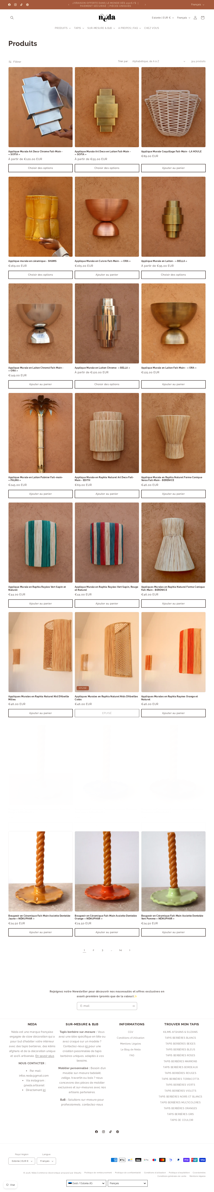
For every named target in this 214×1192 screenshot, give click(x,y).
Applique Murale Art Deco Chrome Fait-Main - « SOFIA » (35, 153)
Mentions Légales (130, 1043)
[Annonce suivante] (145, 5)
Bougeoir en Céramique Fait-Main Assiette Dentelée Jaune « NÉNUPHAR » (39, 917)
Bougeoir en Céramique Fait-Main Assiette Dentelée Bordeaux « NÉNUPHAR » (172, 811)
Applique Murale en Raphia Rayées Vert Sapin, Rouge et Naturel (106, 588)
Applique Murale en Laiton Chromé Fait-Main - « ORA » (36, 369)
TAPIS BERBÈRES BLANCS (180, 1038)
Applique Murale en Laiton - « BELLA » (164, 261)
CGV (130, 1032)
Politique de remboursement (98, 1173)
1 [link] (84, 949)
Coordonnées (199, 1173)
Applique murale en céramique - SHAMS (32, 261)
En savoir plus (44, 1056)
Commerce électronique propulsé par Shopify (59, 1173)
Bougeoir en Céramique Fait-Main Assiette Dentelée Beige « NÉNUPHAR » (39, 811)
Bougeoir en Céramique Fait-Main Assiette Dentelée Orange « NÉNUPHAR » (106, 917)
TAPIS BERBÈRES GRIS (180, 1114)
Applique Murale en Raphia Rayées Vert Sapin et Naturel (37, 588)
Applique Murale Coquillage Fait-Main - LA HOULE (171, 151)
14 (120, 950)
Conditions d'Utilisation (130, 1038)
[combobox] (86, 1183)
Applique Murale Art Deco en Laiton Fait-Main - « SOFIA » (103, 153)
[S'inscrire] (133, 1006)
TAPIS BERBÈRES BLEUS (180, 1049)
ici (44, 1090)
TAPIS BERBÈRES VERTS (180, 1084)
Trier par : (123, 61)
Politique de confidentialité (128, 1173)
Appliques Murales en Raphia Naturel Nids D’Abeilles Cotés (106, 698)
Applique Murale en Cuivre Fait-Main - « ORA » (103, 261)
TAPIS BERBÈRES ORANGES (180, 1108)
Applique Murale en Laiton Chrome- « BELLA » (102, 367)
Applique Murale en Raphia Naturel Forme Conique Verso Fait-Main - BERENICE (171, 479)
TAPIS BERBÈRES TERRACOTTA (180, 1079)
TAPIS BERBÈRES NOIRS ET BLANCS (180, 1096)
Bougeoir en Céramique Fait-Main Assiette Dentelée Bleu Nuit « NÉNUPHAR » (106, 811)
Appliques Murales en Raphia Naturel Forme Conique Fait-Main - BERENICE (173, 588)
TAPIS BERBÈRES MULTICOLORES (180, 1102)
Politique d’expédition (179, 1173)
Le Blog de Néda (131, 1049)
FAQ (132, 1055)
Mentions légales (198, 1176)
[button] (12, 17)
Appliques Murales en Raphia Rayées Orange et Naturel (169, 698)
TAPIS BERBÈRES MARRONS (180, 1061)
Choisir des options (40, 168)
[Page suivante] (129, 950)
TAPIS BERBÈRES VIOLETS (180, 1090)
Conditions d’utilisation (155, 1173)
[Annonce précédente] (68, 5)
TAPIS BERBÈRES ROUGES (180, 1073)
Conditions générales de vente (171, 1176)
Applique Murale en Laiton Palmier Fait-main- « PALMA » (35, 479)
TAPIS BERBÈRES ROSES (180, 1055)
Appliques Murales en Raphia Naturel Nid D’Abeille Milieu (38, 698)
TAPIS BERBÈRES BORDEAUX (180, 1067)
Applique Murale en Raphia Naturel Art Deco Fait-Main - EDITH (104, 479)
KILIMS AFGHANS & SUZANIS (180, 1032)
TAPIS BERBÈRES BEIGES (181, 1043)
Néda (34, 1173)
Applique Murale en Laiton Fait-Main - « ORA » (169, 367)
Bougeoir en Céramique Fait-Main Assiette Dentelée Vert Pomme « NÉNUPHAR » (172, 917)
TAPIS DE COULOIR (181, 1120)
